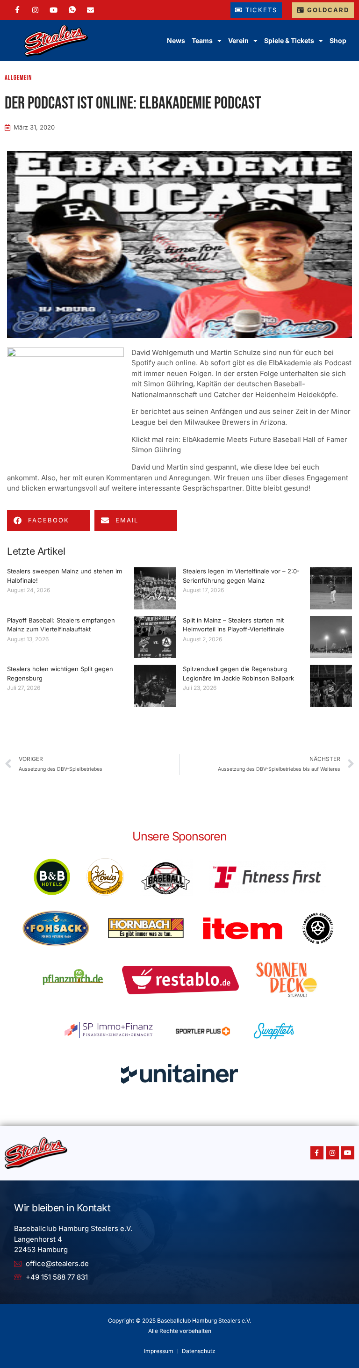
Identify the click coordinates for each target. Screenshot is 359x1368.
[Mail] (90, 10)
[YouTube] (53, 10)
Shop (338, 40)
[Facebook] (17, 10)
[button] (48, 520)
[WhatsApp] (72, 10)
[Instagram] (35, 10)
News (176, 40)
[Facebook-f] (316, 1152)
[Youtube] (347, 1152)
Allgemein (18, 77)
